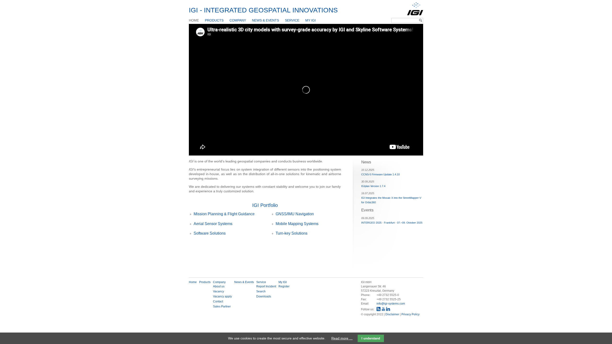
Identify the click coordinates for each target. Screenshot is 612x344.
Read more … (342, 338)
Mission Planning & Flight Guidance (224, 214)
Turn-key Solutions (291, 233)
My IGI (310, 20)
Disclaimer (392, 314)
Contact (218, 301)
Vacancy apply (222, 296)
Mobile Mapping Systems (297, 224)
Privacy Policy (410, 314)
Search (261, 291)
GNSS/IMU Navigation (295, 214)
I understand (370, 338)
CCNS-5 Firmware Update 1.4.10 (380, 174)
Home (194, 20)
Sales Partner (222, 306)
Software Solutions (210, 233)
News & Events (265, 20)
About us (218, 286)
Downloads (263, 296)
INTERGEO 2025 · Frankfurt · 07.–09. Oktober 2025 (391, 222)
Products (214, 20)
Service (292, 20)
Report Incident (266, 286)
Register (284, 286)
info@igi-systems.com (391, 303)
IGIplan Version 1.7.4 (373, 186)
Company (238, 20)
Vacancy (218, 291)
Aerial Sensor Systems (213, 224)
